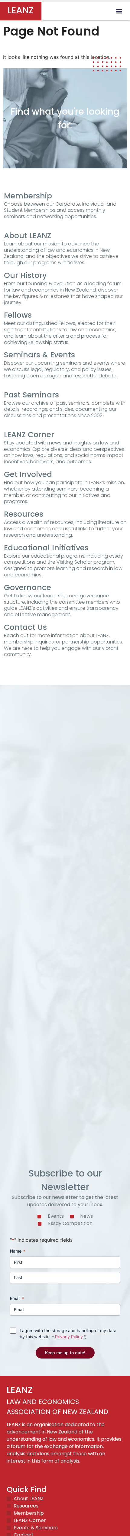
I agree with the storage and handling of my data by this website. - (68, 1333)
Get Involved (28, 474)
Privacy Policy (69, 1336)
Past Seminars (31, 395)
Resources (23, 514)
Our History (25, 275)
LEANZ (21, 10)
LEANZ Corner (29, 434)
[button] (119, 11)
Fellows (18, 315)
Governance (27, 587)
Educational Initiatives (46, 547)
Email (17, 1298)
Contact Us (25, 627)
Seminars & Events (39, 354)
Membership (28, 196)
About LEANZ (27, 235)
